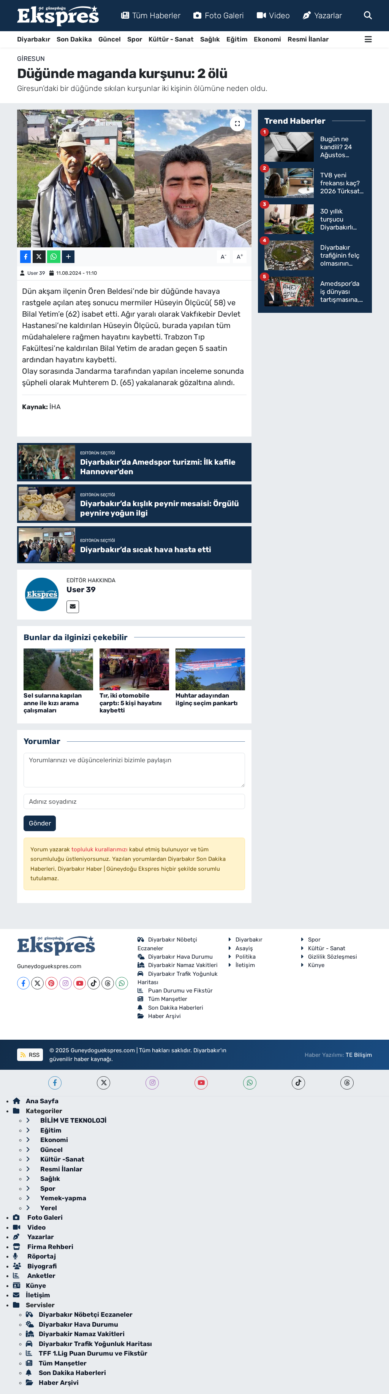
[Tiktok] (93, 983)
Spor (134, 39)
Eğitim (236, 39)
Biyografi (41, 1266)
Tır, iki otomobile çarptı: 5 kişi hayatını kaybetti (131, 703)
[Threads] (107, 983)
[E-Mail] (72, 607)
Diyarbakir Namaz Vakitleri (183, 965)
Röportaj (41, 1256)
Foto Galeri (224, 15)
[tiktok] (298, 1083)
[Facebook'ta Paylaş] (25, 256)
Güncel (109, 39)
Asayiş (244, 948)
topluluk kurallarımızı (100, 849)
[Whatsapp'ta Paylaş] (53, 256)
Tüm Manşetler (167, 999)
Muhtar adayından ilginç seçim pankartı (207, 699)
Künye (316, 965)
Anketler (40, 1275)
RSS (33, 1054)
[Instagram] (65, 983)
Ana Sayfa (42, 1101)
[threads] (347, 1083)
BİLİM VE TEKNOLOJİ (73, 1120)
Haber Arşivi (164, 1016)
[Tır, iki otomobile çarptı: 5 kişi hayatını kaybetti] (134, 669)
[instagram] (152, 1083)
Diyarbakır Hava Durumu (180, 956)
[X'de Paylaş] (39, 256)
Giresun (31, 58)
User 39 (36, 273)
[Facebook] (23, 983)
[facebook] (55, 1083)
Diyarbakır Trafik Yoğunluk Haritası (95, 1344)
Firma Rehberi (49, 1247)
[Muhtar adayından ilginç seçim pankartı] (210, 669)
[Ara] (368, 15)
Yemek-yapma (62, 1198)
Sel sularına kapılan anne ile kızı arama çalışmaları (53, 703)
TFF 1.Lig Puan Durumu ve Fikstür (93, 1353)
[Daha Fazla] (68, 256)
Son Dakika (74, 39)
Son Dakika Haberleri (175, 1007)
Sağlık (210, 39)
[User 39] (42, 594)
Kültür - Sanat (171, 39)
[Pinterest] (51, 983)
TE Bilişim (359, 1054)
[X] (37, 983)
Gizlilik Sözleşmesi (332, 956)
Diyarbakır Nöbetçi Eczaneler (86, 1314)
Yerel (48, 1208)
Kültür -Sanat (61, 1159)
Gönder (40, 823)
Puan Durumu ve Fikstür (180, 990)
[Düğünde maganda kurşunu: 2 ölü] (134, 178)
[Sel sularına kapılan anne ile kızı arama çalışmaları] (58, 669)
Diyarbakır (33, 39)
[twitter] (103, 1083)
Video (279, 15)
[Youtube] (79, 983)
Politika (246, 956)
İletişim (245, 965)
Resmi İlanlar (308, 39)
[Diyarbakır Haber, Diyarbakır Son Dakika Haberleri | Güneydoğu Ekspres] (58, 15)
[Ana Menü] (368, 39)
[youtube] (201, 1083)
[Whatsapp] (121, 983)
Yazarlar (328, 15)
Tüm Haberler (156, 15)
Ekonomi (267, 39)
